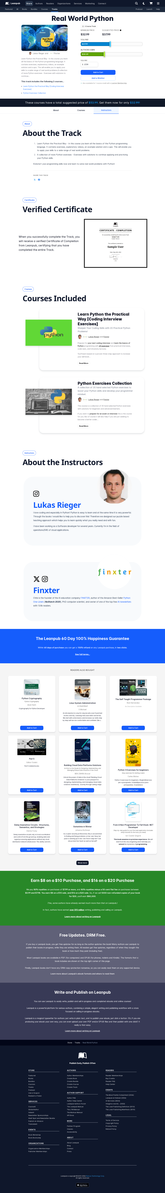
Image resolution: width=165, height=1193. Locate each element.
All (17, 9)
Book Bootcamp (34, 1138)
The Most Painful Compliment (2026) (120, 1095)
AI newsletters (124, 601)
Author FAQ (71, 1098)
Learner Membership (119, 83)
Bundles (34, 9)
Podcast (139, 9)
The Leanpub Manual (75, 1107)
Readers (50, 3)
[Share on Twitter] (34, 179)
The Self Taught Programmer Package (133, 699)
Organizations (64, 3)
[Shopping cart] (151, 3)
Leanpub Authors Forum (76, 1104)
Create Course (73, 1084)
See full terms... (82, 654)
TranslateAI (32, 1124)
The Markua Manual (74, 1112)
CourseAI (32, 1107)
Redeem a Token (35, 1096)
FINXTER (85, 598)
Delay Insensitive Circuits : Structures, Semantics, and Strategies (31, 826)
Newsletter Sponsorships (38, 1115)
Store (29, 3)
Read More (83, 363)
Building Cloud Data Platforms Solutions (82, 765)
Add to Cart (98, 72)
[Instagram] (36, 493)
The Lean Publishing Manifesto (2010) (120, 1109)
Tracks (54, 9)
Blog (69, 1146)
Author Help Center (74, 1101)
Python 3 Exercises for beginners (133, 770)
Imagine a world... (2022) (115, 1104)
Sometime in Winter (82, 826)
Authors (39, 3)
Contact (70, 1148)
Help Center (110, 1084)
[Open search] (136, 3)
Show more (82, 863)
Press (69, 1151)
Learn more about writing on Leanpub (83, 916)
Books (24, 9)
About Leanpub (73, 1143)
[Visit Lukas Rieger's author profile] (80, 337)
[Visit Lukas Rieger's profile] (114, 486)
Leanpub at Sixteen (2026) (116, 1098)
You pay (84, 60)
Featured (9, 9)
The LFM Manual (73, 1109)
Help (158, 9)
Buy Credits (110, 1078)
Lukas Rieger (38, 53)
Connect (102, 3)
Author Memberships (75, 1075)
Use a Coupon (33, 1093)
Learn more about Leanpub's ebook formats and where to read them (82, 974)
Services (78, 3)
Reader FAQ (110, 1081)
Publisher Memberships (37, 1151)
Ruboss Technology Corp (95, 1176)
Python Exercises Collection (34, 93)
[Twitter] (36, 579)
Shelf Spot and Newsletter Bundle (41, 1118)
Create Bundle (72, 1081)
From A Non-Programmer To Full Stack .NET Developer (133, 826)
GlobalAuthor (33, 1109)
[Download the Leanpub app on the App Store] (82, 1185)
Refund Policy (111, 1129)
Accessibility (72, 1132)
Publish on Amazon (35, 1121)
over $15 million (77, 910)
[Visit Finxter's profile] (114, 571)
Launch (149, 9)
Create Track (72, 1087)
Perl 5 (31, 759)
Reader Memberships (114, 1075)
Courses (44, 9)
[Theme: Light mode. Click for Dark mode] (144, 3)
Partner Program (73, 1126)
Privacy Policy (111, 1126)
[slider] (110, 44)
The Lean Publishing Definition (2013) (120, 1107)
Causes (70, 1129)
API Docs (70, 1115)
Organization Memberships (39, 1148)
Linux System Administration (82, 703)
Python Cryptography (32, 698)
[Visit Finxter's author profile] (85, 337)
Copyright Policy (112, 1123)
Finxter (57, 53)
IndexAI (31, 1112)
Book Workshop (34, 1135)
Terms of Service (112, 1120)
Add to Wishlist (98, 78)
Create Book (72, 1078)
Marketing (90, 3)
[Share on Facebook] (39, 179)
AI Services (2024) (113, 1101)
